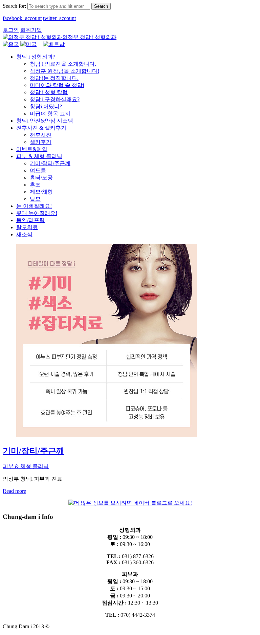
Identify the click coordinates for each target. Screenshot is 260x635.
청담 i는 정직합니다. (54, 78)
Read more (14, 491)
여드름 (38, 170)
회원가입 (31, 30)
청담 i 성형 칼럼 (49, 92)
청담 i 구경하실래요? (55, 99)
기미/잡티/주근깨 (50, 163)
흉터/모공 (41, 177)
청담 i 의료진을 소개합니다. (63, 64)
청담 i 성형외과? (35, 57)
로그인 (11, 30)
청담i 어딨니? (46, 106)
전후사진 (40, 135)
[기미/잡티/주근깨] (106, 435)
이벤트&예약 (31, 149)
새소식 (24, 234)
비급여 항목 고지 (50, 113)
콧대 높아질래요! (36, 213)
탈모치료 (27, 227)
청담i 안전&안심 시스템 (44, 121)
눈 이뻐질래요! (34, 206)
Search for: (14, 6)
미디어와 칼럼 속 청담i (57, 85)
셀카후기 (40, 142)
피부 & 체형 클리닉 (39, 156)
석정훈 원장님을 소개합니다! (64, 71)
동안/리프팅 (30, 220)
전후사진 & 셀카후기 (41, 128)
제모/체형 (41, 192)
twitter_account (59, 18)
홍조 (35, 185)
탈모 (35, 199)
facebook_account (22, 18)
